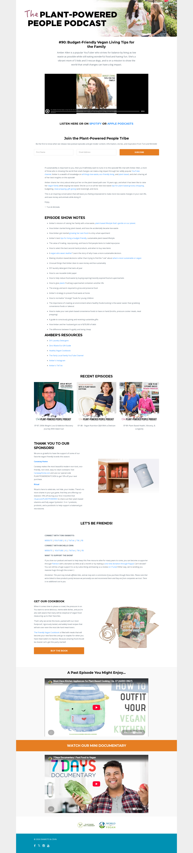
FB (82, 540)
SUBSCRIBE (139, 152)
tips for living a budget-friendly (74, 238)
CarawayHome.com (42, 473)
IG (65, 540)
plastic (62, 283)
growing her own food (78, 233)
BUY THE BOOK (59, 650)
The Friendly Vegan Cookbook (46, 632)
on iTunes (112, 567)
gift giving (71, 189)
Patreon (55, 563)
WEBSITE (48, 540)
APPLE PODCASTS (120, 123)
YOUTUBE (58, 540)
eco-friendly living (106, 174)
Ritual (36, 484)
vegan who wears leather (61, 253)
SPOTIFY (95, 123)
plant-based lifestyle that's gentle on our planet (115, 223)
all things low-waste (90, 174)
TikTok (71, 540)
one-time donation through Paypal (119, 563)
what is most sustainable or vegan (127, 258)
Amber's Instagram (57, 360)
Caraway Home (41, 461)
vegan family (53, 185)
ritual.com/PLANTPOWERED (45, 499)
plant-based (124, 174)
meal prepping (60, 189)
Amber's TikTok (56, 365)
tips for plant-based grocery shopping (128, 185)
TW (77, 540)
